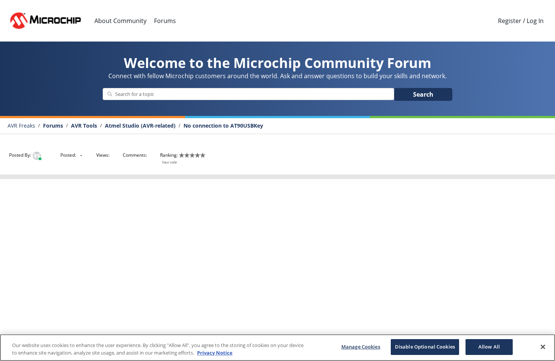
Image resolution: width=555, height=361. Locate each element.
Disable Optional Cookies (425, 346)
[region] (277, 347)
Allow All (489, 346)
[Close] (543, 346)
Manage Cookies (360, 346)
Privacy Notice (215, 352)
